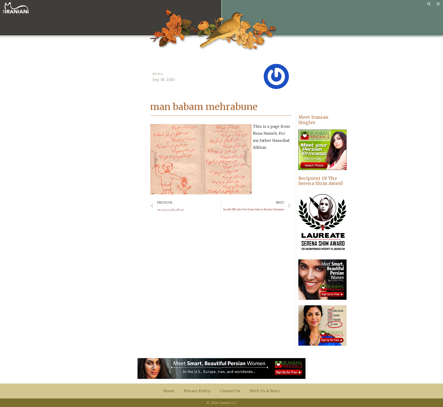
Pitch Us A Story (265, 391)
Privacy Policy (197, 391)
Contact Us (230, 391)
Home (168, 391)
